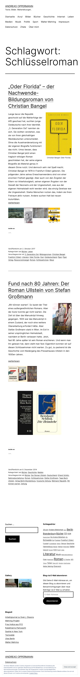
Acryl (20, 16)
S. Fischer (67, 559)
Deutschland (52, 475)
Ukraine (61, 563)
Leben (71, 16)
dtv (67, 537)
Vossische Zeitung (43, 481)
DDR (69, 534)
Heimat (60, 546)
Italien (72, 546)
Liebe (62, 550)
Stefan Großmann (51, 478)
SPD (72, 559)
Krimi (55, 550)
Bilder (28, 16)
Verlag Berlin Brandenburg (25, 481)
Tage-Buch (63, 478)
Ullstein (11, 481)
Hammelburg (47, 547)
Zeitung (24, 484)
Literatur (25, 257)
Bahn (65, 530)
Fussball (45, 543)
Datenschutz (11, 27)
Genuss (63, 543)
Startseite (10, 16)
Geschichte (49, 16)
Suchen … (9, 524)
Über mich (34, 27)
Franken (57, 540)
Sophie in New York (13, 631)
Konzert (51, 550)
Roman (32, 260)
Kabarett (45, 550)
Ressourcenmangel (21, 260)
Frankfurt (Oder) (14, 257)
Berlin (70, 529)
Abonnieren (52, 601)
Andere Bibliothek (56, 530)
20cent (45, 530)
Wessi (51, 260)
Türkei (49, 563)
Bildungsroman (45, 254)
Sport (35, 22)
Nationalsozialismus (16, 478)
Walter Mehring (48, 22)
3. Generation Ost (32, 254)
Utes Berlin (10, 638)
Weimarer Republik (59, 481)
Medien (9, 22)
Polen (45, 559)
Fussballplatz (52, 543)
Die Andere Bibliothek (57, 537)
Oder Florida (34, 257)
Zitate (23, 27)
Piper (60, 257)
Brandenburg (49, 533)
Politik (27, 22)
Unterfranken (66, 563)
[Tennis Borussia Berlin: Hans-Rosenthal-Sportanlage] (25, 583)
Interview (66, 546)
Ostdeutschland (51, 257)
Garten (59, 543)
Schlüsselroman (42, 260)
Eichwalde (47, 540)
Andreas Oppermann (19, 6)
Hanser (55, 546)
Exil (53, 540)
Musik (18, 22)
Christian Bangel (58, 254)
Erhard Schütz (63, 475)
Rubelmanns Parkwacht (15, 628)
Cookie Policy (33, 673)
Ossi (42, 257)
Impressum (64, 22)
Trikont (45, 563)
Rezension (50, 559)
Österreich (57, 566)
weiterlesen (14, 203)
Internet (61, 16)
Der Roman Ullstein (38, 475)
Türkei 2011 (55, 563)
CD (65, 533)
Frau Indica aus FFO (14, 624)
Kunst (59, 550)
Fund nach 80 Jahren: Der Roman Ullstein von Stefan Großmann (39, 290)
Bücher (37, 16)
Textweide (9, 635)
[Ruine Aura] (11, 583)
